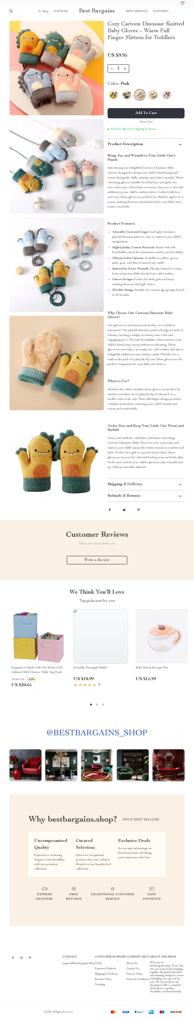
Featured (160, 11)
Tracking (100, 984)
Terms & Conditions (137, 979)
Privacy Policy (134, 974)
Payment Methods (105, 968)
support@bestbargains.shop (79, 963)
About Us (132, 963)
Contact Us (132, 968)
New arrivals (136, 11)
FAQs (98, 963)
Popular (61, 11)
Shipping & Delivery (106, 974)
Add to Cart (146, 113)
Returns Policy (103, 979)
